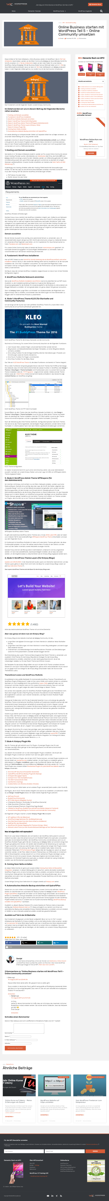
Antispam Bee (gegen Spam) (17, 776)
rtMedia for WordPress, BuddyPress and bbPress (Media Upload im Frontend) (33, 808)
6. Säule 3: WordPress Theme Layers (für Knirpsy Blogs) (92, 98)
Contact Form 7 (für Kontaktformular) (20, 778)
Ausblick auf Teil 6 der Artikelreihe (88, 106)
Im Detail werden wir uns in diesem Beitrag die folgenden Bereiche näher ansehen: (92, 86)
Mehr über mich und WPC (46, 964)
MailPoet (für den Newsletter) (17, 823)
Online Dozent (61, 961)
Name (7, 1036)
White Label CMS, (51, 535)
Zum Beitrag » (9, 1116)
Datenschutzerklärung (91, 1144)
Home (13, 11)
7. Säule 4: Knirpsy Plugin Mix (87, 100)
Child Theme (20, 374)
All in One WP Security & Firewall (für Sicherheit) (23, 772)
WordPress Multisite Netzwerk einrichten (21, 119)
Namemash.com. (27, 244)
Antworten (11, 994)
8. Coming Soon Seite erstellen (87, 102)
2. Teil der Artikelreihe (26, 63)
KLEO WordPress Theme (21, 362)
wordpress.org (21, 760)
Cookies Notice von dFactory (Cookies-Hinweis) (23, 784)
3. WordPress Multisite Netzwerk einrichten (90, 92)
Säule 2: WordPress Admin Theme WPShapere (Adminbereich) (28, 123)
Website (7, 1043)
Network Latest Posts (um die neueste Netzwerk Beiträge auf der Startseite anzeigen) (36, 827)
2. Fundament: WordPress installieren (89, 90)
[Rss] (61, 1196)
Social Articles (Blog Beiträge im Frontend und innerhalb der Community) (31, 810)
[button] (101, 11)
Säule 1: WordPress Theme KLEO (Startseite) (22, 121)
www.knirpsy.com (49, 247)
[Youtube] (48, 1196)
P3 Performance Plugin (27, 850)
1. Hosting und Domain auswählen (88, 88)
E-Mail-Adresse (10, 1040)
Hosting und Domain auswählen (18, 115)
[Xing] (57, 1196)
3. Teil (61, 65)
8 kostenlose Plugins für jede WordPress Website (43, 766)
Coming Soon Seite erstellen (17, 129)
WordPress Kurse (58, 11)
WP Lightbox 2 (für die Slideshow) (19, 817)
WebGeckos (41, 156)
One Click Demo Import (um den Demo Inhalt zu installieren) (27, 821)
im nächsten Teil (12, 923)
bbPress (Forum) (13, 796)
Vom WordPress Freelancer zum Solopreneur (89, 1101)
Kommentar (9, 1033)
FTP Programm (28, 372)
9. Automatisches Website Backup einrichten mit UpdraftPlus (92, 104)
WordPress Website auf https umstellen (49, 1101)
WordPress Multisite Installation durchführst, (26, 281)
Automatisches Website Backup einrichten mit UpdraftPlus (27, 131)
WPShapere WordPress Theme (42, 537)
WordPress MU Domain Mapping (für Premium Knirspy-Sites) (27, 825)
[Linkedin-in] (52, 1196)
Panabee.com (13, 244)
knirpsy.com (50, 881)
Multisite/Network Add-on (21, 907)
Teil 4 (38, 67)
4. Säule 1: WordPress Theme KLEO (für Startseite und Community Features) (92, 94)
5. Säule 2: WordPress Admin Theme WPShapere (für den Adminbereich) (92, 96)
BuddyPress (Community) (16, 798)
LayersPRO (54, 733)
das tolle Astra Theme (15, 566)
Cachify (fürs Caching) (15, 782)
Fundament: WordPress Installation (19, 117)
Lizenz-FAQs (43, 683)
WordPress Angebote (85, 11)
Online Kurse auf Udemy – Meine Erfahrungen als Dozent (18, 1101)
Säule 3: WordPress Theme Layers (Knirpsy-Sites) (24, 125)
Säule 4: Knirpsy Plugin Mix (16, 127)
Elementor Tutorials (34, 11)
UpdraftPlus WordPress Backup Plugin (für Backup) (24, 774)
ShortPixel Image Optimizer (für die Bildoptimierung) (25, 819)
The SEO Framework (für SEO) (17, 780)
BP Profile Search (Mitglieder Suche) (20, 800)
